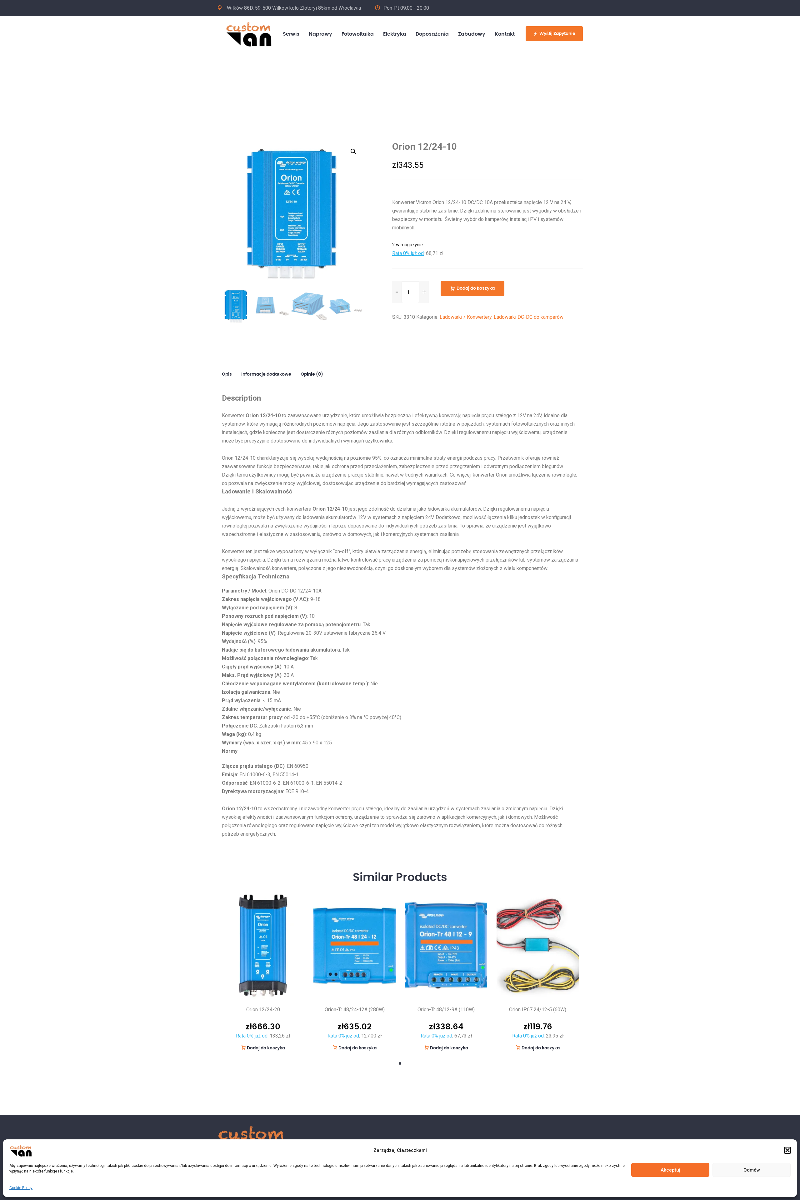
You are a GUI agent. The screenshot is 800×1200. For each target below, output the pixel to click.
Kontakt (505, 34)
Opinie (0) (312, 374)
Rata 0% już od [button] (408, 253)
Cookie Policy (20, 1188)
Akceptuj (670, 1170)
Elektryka (394, 34)
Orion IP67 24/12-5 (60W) (537, 1009)
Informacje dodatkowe (266, 374)
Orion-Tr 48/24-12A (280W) (355, 1009)
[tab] (229, 374)
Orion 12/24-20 (263, 1009)
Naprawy (320, 34)
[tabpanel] (263, 972)
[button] (787, 1150)
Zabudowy (471, 34)
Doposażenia (432, 34)
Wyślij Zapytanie (557, 34)
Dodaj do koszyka (476, 288)
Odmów (751, 1170)
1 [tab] (400, 1063)
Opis (227, 374)
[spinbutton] (410, 292)
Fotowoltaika (358, 34)
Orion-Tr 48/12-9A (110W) (446, 1009)
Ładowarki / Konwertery (466, 317)
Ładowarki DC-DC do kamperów (528, 317)
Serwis (291, 34)
